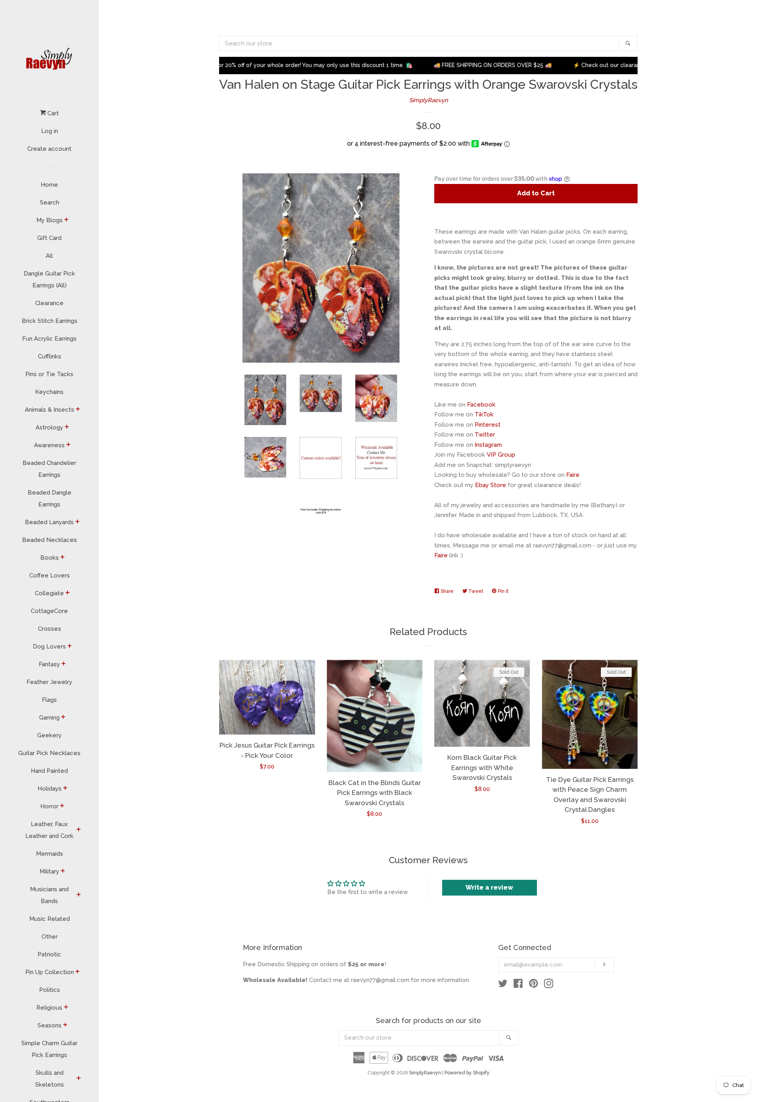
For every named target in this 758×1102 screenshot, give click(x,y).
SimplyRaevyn (428, 100)
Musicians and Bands (49, 895)
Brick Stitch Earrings (49, 320)
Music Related (49, 918)
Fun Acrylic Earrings (49, 338)
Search (49, 202)
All (49, 255)
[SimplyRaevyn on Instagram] (548, 985)
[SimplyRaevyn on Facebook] (518, 985)
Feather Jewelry (49, 682)
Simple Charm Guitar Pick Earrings (49, 1049)
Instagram (488, 444)
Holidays (50, 788)
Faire (573, 474)
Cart (52, 113)
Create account (49, 148)
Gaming (49, 717)
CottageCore (49, 611)
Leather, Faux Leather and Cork (49, 830)
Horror (49, 806)
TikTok (484, 414)
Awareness (49, 445)
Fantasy (49, 664)
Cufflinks (49, 356)
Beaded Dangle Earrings (49, 498)
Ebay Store (490, 485)
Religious (49, 1007)
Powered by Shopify (467, 1073)
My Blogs (49, 220)
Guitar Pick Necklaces (49, 753)
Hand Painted (49, 770)
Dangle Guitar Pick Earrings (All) (49, 279)
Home (49, 184)
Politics (49, 989)
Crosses (49, 628)
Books (49, 557)
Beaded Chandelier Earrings (49, 468)
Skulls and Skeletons (49, 1078)
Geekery (49, 735)
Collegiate (49, 593)
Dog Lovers (49, 646)
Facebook (481, 404)
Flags (49, 699)
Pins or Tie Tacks (49, 374)
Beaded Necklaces (49, 540)
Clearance (49, 303)
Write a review (489, 887)
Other (49, 936)
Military (49, 871)
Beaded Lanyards (49, 522)
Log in (49, 131)
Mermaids (49, 853)
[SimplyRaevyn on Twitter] (503, 985)
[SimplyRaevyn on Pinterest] (533, 985)
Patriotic (49, 954)
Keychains (49, 391)
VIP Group (501, 454)
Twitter (485, 434)
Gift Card (49, 238)
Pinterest (488, 424)
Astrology (49, 427)
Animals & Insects (49, 409)
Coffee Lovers (49, 575)
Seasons (50, 1025)
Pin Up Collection (49, 972)
